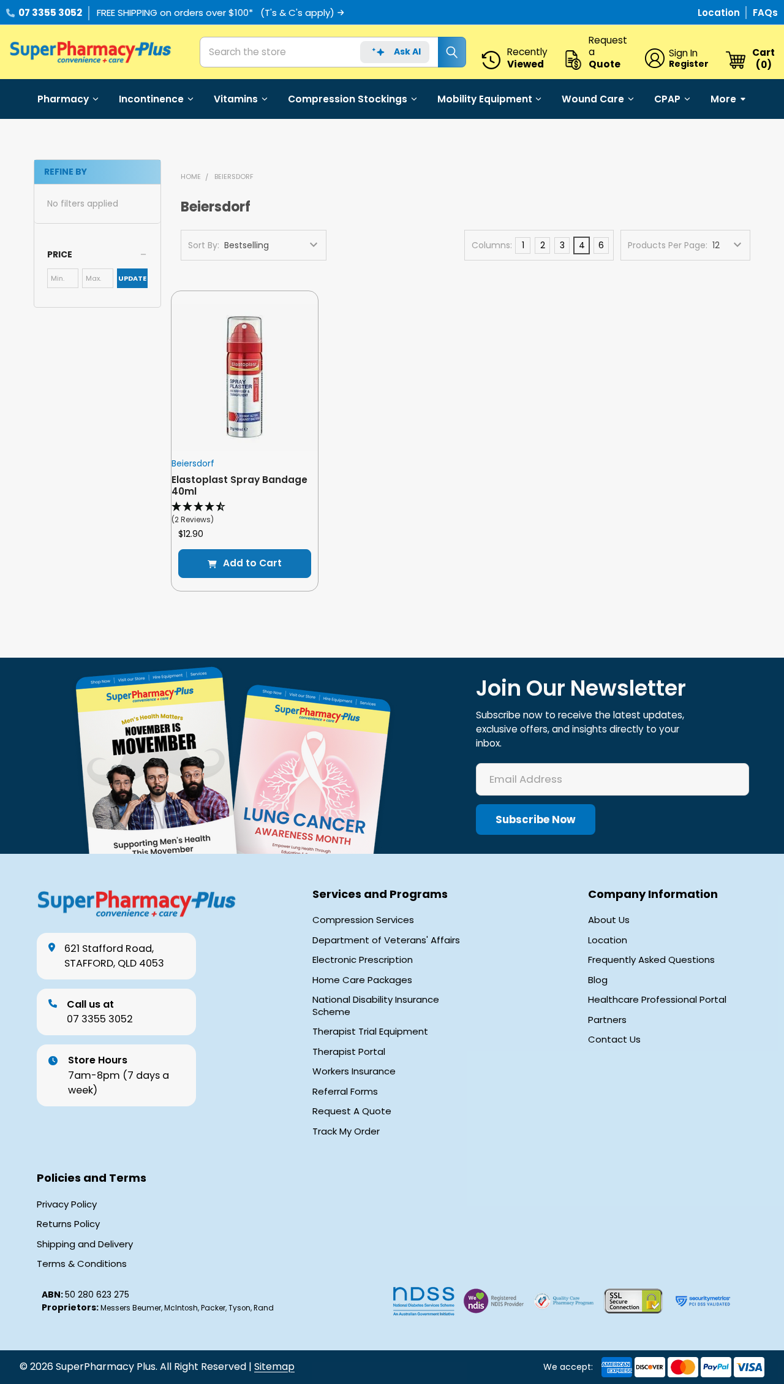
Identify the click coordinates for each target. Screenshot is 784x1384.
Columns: (492, 245)
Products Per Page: (667, 245)
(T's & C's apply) (297, 12)
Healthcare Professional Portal (657, 1000)
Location (720, 12)
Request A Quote (351, 1111)
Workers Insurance (354, 1071)
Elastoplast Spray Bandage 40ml (239, 485)
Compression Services (363, 920)
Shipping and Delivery (85, 1244)
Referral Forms (345, 1092)
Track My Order (346, 1131)
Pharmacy (63, 99)
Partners (607, 1020)
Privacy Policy (67, 1204)
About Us (609, 920)
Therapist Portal (348, 1052)
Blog (598, 980)
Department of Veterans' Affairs (386, 940)
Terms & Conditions (82, 1264)
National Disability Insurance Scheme (375, 1005)
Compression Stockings (347, 99)
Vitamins (236, 99)
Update (132, 278)
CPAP (667, 99)
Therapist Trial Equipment (370, 1031)
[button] (97, 254)
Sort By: (203, 245)
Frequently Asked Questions (651, 960)
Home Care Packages (362, 980)
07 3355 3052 (50, 12)
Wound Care (593, 99)
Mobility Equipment (484, 99)
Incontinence (151, 99)
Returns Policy (68, 1224)
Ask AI (407, 51)
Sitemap (274, 1366)
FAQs (765, 12)
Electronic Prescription (362, 960)
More (723, 99)
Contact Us (614, 1039)
